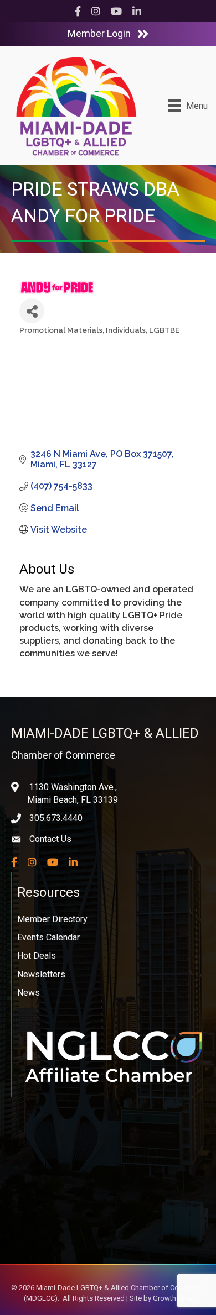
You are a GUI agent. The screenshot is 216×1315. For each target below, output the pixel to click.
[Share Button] (31, 310)
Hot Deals (36, 955)
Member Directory (52, 919)
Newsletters (41, 974)
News (28, 992)
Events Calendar (48, 937)
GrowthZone (173, 1298)
